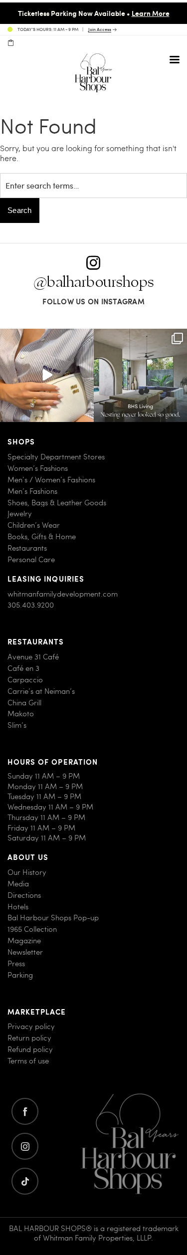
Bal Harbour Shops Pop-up (53, 917)
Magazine (24, 940)
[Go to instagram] (24, 1146)
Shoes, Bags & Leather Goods (56, 502)
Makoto (20, 713)
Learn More (151, 13)
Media (18, 883)
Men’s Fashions (32, 491)
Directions (24, 895)
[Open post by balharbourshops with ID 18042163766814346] (47, 375)
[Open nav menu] (175, 59)
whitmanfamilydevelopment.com (62, 594)
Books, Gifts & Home (41, 536)
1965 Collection (32, 929)
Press (16, 963)
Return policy (29, 1038)
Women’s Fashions (37, 468)
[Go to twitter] (24, 1181)
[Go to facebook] (24, 1111)
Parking (20, 975)
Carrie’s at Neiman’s (41, 691)
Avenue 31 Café (33, 656)
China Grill (24, 702)
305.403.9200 (30, 605)
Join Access (99, 29)
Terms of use (28, 1060)
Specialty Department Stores (56, 456)
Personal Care (31, 559)
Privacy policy (31, 1026)
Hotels (17, 906)
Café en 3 (23, 668)
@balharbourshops (93, 282)
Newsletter (25, 952)
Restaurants (27, 548)
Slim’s (16, 725)
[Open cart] (10, 42)
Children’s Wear (33, 525)
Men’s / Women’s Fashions (51, 479)
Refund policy (30, 1049)
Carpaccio (25, 679)
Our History (26, 872)
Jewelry (19, 513)
